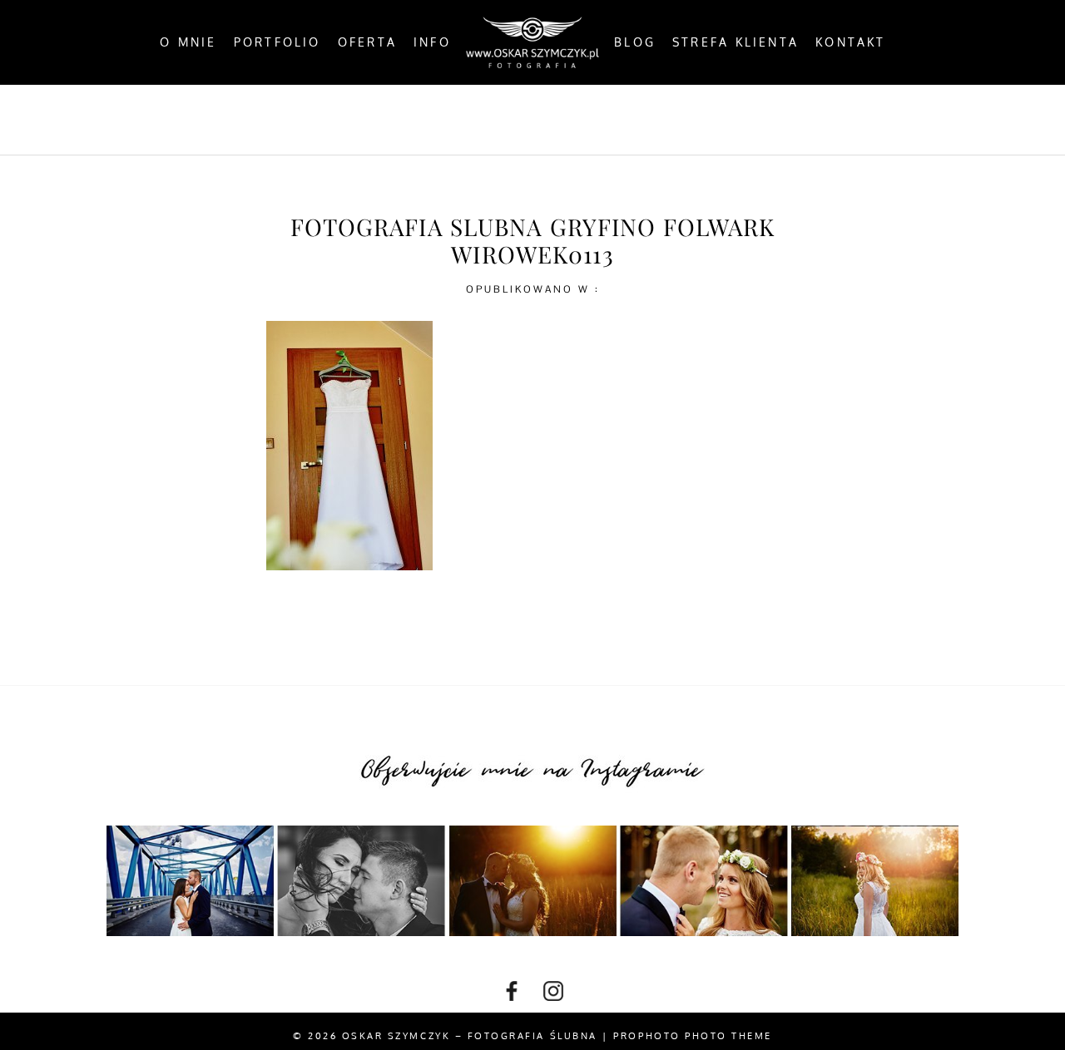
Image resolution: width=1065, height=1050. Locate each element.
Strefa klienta (735, 42)
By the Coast (453, 119)
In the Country (701, 119)
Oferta (367, 42)
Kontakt (850, 42)
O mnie (188, 42)
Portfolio (277, 42)
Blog (635, 42)
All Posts (339, 119)
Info (432, 42)
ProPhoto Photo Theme (692, 1036)
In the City (572, 119)
